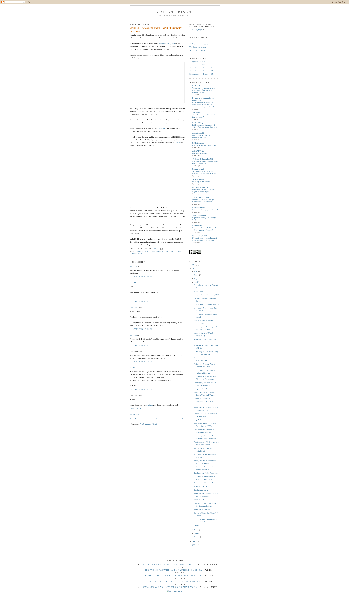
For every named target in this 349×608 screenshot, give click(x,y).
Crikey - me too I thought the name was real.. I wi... (174, 581)
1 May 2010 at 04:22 (140, 408)
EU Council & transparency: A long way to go (205, 455)
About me (193, 40)
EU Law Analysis (198, 85)
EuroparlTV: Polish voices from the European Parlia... (205, 504)
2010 (194, 268)
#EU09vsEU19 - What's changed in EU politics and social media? (204, 200)
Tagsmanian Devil (199, 215)
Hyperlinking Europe (197, 50)
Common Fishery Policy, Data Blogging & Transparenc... (205, 377)
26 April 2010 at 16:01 (141, 329)
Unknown (133, 266)
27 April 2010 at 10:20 (141, 345)
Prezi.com (149, 405)
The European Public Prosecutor (206, 473)
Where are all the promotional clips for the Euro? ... (205, 340)
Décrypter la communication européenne (203, 99)
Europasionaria (198, 169)
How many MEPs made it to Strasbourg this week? (204, 431)
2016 (194, 264)
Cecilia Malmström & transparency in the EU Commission (203, 401)
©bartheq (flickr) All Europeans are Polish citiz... (205, 520)
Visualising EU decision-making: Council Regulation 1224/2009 (156, 29)
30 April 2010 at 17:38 (141, 389)
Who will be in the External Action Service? (204, 321)
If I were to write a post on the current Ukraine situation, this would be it (204, 239)
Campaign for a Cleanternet (204, 389)
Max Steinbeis (135, 368)
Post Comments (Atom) (148, 424)
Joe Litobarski (198, 133)
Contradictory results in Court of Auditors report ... (206, 286)
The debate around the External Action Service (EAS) (205, 424)
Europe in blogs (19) (197, 61)
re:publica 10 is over (201, 486)
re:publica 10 (199, 499)
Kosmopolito (197, 225)
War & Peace (198, 291)
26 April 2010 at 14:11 (141, 276)
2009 (194, 541)
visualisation (136, 253)
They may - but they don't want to (206, 483)
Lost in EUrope (198, 122)
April (196, 282)
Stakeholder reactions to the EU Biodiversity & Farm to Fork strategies (205, 172)
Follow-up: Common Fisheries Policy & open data (205, 365)
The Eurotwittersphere (197, 47)
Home (158, 418)
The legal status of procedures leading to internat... (205, 461)
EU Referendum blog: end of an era (204, 145)
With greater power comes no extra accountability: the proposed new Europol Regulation (203, 90)
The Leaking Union (201, 490)
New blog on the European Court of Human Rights (206, 359)
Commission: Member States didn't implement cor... (174, 575)
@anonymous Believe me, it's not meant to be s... (170, 564)
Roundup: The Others (199, 153)
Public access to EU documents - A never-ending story (206, 443)
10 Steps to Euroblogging (198, 44)
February (197, 533)
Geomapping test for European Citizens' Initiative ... (205, 383)
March (196, 529)
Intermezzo (198, 525)
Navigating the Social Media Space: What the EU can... (204, 393)
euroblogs (170, 251)
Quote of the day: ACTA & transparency (203, 334)
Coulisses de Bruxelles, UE (202, 159)
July (195, 271)
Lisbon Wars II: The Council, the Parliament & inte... (206, 371)
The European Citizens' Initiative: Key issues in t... (206, 408)
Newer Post (134, 418)
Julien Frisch (174, 11)
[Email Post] (161, 249)
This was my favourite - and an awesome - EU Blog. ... (174, 570)
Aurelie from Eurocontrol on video (206, 304)
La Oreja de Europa (200, 187)
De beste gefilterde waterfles (201, 181)
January (197, 537)
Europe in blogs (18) (197, 64)
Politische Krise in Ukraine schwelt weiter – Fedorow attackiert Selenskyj (204, 126)
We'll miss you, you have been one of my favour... (170, 587)
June (195, 275)
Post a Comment (136, 414)
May (195, 278)
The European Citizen (200, 197)
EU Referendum (198, 143)
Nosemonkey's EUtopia (201, 235)
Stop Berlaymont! (200, 420)
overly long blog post (167, 43)
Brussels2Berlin (198, 207)
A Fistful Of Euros (199, 151)
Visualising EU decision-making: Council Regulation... (206, 352)
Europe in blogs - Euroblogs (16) (201, 71)
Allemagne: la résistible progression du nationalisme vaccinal (205, 162)
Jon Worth (196, 112)
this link (178, 142)
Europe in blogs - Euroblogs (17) (201, 68)
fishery (179, 251)
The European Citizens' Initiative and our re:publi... (206, 494)
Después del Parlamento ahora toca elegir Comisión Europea (203, 190)
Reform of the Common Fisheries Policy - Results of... (206, 468)
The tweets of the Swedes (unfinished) (203, 449)
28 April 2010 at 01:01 (141, 361)
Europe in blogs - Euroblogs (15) (201, 74)
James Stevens (135, 282)
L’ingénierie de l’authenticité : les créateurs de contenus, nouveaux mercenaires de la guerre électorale (203, 104)
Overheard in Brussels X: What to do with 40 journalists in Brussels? (204, 229)
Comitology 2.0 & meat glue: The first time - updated (206, 328)
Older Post (181, 418)
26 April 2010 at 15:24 (141, 301)
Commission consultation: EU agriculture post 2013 (205, 477)
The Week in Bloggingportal (204, 509)
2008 (194, 545)
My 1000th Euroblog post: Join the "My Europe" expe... (205, 309)
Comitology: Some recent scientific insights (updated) (205, 437)
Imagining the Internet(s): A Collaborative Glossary (201, 136)
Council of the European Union (149, 251)
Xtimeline (161, 128)
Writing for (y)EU (199, 179)
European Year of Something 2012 (206, 295)
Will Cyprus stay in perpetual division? (205, 210)
